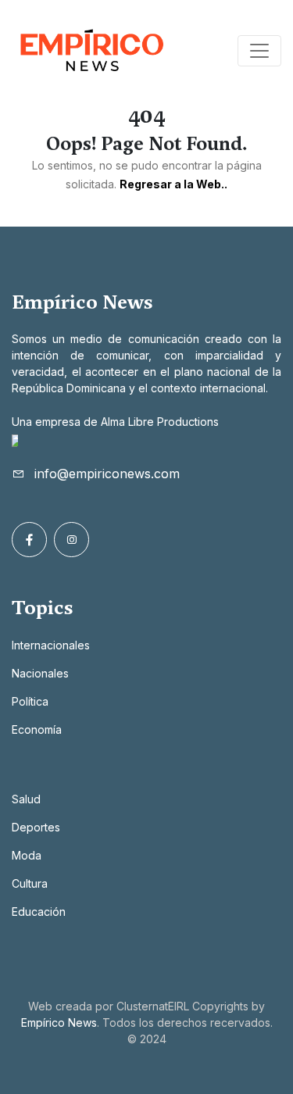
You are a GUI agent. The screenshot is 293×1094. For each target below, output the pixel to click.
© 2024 (146, 1039)
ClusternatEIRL (152, 1006)
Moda (26, 855)
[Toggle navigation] (259, 50)
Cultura (30, 883)
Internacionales (51, 645)
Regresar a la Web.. (173, 184)
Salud (26, 799)
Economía (37, 729)
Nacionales (40, 673)
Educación (39, 911)
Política (30, 701)
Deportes (36, 827)
